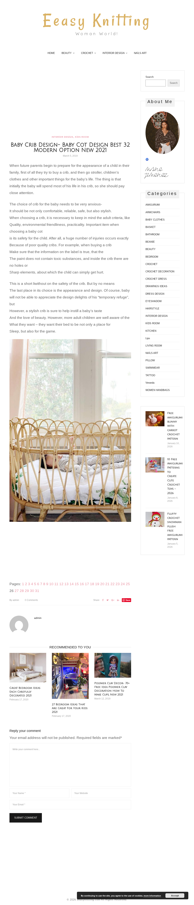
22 (112, 584)
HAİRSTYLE (152, 308)
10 (51, 584)
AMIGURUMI (153, 204)
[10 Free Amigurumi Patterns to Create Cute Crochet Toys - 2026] (155, 464)
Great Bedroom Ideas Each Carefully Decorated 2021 (24, 692)
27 (17, 591)
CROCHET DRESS (156, 278)
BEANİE (150, 241)
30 (32, 591)
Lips (148, 338)
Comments (31, 600)
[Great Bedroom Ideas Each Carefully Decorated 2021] (27, 667)
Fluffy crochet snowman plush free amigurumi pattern (175, 526)
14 (72, 584)
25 (128, 584)
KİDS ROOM (82, 137)
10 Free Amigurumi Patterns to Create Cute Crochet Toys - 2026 (175, 476)
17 (87, 584)
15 (77, 584)
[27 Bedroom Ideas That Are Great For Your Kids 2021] (70, 676)
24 (123, 584)
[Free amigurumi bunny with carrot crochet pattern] (155, 418)
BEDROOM (152, 256)
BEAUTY (67, 53)
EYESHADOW (154, 301)
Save (128, 600)
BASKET (151, 227)
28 (22, 591)
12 (61, 584)
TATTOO (150, 375)
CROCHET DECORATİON (160, 271)
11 (56, 584)
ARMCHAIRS (153, 212)
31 (37, 591)
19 (97, 584)
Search (150, 76)
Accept (175, 895)
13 (66, 584)
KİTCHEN (151, 330)
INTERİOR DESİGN (113, 53)
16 (82, 584)
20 (102, 584)
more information (152, 895)
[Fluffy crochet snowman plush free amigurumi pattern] (155, 519)
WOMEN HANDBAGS (158, 390)
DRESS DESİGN (155, 293)
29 (27, 591)
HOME (51, 53)
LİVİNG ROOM (154, 345)
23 (118, 584)
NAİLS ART (140, 53)
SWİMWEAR (153, 367)
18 (92, 584)
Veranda (150, 382)
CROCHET (87, 53)
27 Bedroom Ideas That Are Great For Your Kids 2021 (70, 708)
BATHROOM (153, 234)
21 (107, 584)
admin (14, 600)
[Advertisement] (70, 98)
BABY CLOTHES (155, 219)
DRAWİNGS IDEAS (156, 286)
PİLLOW (150, 360)
